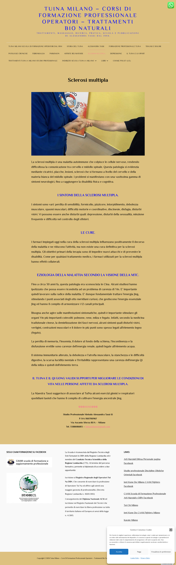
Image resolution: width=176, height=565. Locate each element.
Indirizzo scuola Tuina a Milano (78, 61)
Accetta (119, 552)
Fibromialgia (38, 53)
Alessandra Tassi (96, 46)
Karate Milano (131, 520)
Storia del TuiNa (75, 46)
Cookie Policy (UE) (122, 61)
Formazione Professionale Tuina (125, 46)
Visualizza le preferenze (161, 552)
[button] (171, 530)
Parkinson (55, 53)
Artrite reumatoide (73, 53)
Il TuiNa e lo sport (136, 53)
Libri (103, 61)
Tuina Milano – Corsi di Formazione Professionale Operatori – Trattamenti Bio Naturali (88, 18)
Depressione (116, 53)
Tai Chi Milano (131, 505)
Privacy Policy (145, 558)
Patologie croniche (18, 53)
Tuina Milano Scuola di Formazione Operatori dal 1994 (35, 46)
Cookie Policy (134, 558)
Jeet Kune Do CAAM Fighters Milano (142, 512)
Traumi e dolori (153, 46)
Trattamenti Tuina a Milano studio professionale (33, 61)
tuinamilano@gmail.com (97, 426)
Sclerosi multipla (96, 53)
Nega (139, 552)
